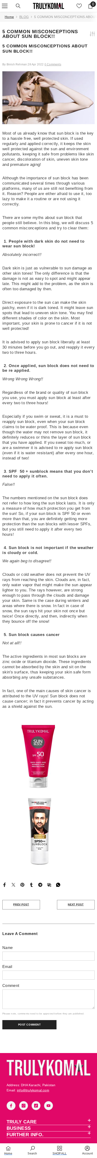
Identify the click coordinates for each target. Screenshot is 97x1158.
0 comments (52, 64)
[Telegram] (40, 884)
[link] (32, 1150)
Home (9, 17)
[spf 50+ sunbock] (48, 755)
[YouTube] (48, 1105)
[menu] (5, 6)
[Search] (18, 6)
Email (7, 967)
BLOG (24, 17)
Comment (10, 986)
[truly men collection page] (48, 831)
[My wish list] (79, 6)
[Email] (49, 884)
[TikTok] (36, 1105)
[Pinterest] (22, 884)
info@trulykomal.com (33, 1090)
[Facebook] (4, 884)
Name (7, 948)
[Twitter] (13, 884)
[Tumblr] (31, 884)
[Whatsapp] (58, 884)
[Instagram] (23, 1105)
